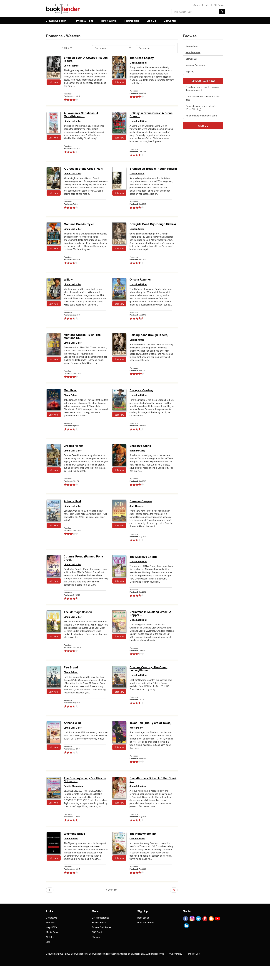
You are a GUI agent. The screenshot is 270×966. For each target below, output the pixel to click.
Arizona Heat (72, 501)
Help (207, 5)
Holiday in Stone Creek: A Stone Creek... (151, 115)
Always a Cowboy (141, 390)
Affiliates (50, 937)
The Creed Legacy (142, 57)
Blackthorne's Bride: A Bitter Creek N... (153, 780)
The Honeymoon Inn (143, 833)
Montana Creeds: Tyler (79, 224)
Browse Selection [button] (56, 20)
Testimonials (131, 20)
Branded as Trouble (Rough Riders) (153, 168)
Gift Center (219, 5)
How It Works (109, 20)
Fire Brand (71, 667)
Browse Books (99, 922)
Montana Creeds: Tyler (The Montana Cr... (82, 336)
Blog (48, 941)
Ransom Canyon (141, 501)
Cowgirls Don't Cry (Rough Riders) (153, 224)
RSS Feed (97, 932)
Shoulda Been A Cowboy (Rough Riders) (86, 59)
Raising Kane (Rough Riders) (149, 335)
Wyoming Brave (74, 833)
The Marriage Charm (143, 556)
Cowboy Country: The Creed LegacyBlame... (148, 669)
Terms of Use (193, 953)
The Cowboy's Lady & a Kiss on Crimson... (85, 780)
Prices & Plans (84, 20)
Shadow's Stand (140, 445)
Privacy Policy (175, 953)
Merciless (70, 390)
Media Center (52, 932)
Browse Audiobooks (101, 927)
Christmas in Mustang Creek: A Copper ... (150, 613)
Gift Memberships (100, 917)
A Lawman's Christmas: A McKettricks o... (81, 115)
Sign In (196, 5)
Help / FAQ (51, 927)
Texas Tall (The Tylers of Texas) (150, 722)
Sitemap (96, 937)
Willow (68, 279)
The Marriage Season (78, 612)
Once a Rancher (140, 279)
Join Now (53, 82)
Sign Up (151, 20)
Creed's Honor (73, 445)
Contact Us (51, 917)
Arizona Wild (72, 722)
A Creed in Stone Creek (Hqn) (83, 168)
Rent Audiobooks (145, 922)
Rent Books (143, 917)
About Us (50, 922)
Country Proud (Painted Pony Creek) (83, 558)
